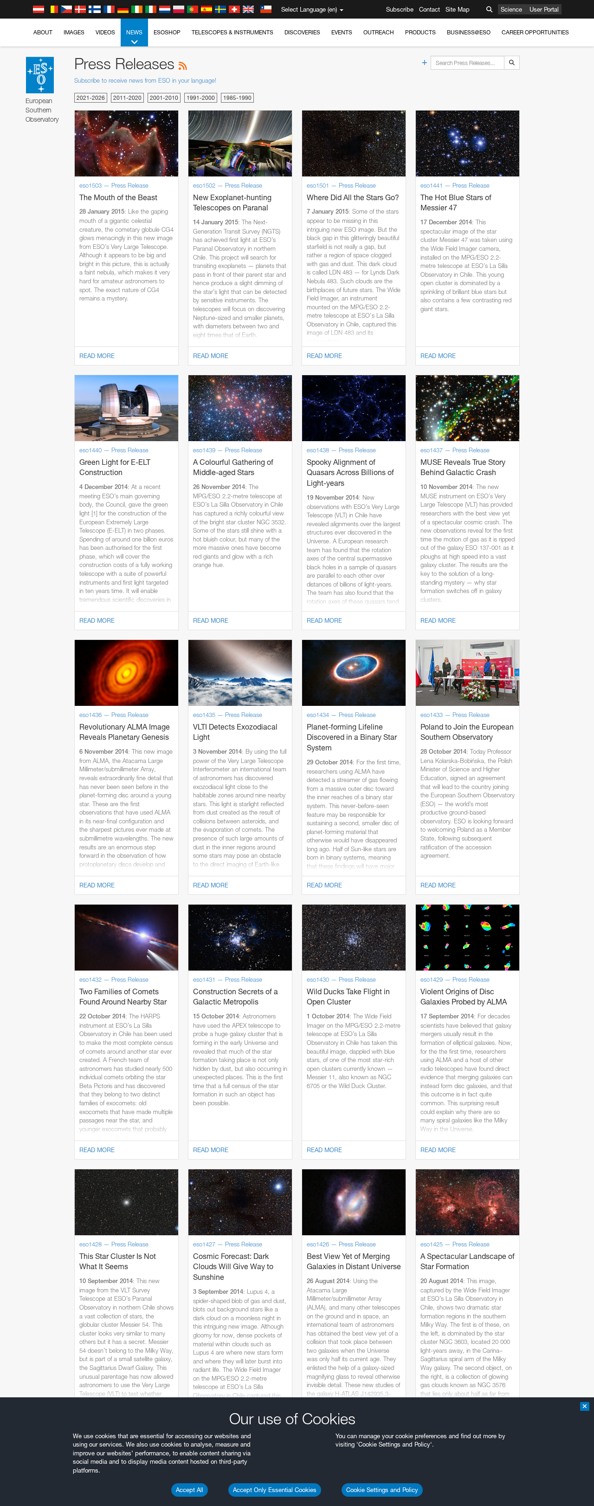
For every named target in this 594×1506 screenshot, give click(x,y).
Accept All (189, 1489)
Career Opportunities (535, 32)
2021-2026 (91, 97)
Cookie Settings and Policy (382, 1489)
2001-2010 (164, 97)
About (42, 32)
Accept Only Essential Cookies (274, 1489)
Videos (105, 32)
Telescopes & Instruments (232, 32)
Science (511, 9)
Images (74, 32)
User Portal (544, 9)
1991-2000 (201, 97)
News (134, 32)
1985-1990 (237, 97)
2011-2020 (127, 97)
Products (420, 32)
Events (341, 32)
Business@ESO (469, 32)
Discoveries (302, 32)
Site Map (458, 9)
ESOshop (167, 32)
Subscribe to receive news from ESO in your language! (145, 80)
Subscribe (399, 9)
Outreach (378, 32)
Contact (429, 9)
